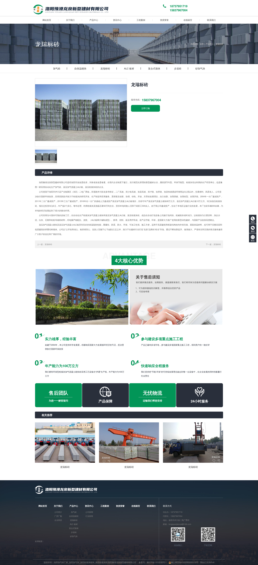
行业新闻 (89, 516)
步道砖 (177, 68)
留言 (253, 240)
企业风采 (58, 520)
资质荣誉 (120, 505)
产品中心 (209, 44)
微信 (253, 231)
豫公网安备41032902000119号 (184, 562)
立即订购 (145, 108)
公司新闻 (89, 512)
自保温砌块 (80, 68)
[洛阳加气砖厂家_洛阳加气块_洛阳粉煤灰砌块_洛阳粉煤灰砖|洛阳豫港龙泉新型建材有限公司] (97, 8)
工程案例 (104, 505)
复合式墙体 (154, 68)
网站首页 (42, 505)
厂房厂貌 (58, 516)
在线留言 (135, 505)
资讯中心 (89, 505)
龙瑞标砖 (219, 44)
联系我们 (151, 505)
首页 (202, 44)
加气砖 (56, 68)
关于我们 (58, 505)
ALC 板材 (129, 68)
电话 (253, 222)
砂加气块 (200, 68)
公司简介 (58, 512)
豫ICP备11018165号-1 (157, 562)
